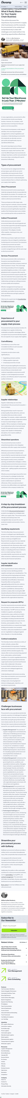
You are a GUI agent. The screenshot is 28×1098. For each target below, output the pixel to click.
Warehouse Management (14, 39)
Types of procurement (6, 62)
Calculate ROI (4, 1055)
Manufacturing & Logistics (7, 1035)
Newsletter (4, 1072)
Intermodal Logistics (6, 1033)
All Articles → (23, 942)
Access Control (5, 1010)
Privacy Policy (4, 1084)
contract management (7, 877)
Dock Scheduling (5, 1051)
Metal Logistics (5, 1037)
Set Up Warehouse (5, 1053)
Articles (3, 1061)
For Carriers (4, 1059)
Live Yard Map (4, 1019)
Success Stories (5, 1057)
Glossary (3, 1064)
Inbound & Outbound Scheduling (9, 1013)
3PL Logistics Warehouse (7, 1024)
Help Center (4, 1070)
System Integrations (6, 1000)
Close (25, 6)
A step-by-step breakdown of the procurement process (12, 69)
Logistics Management (6, 1049)
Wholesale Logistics (6, 1043)
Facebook (7, 1093)
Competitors (4, 1074)
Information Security (6, 1086)
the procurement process (17, 511)
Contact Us (4, 1082)
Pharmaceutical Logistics (7, 1039)
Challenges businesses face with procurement (12, 72)
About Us (3, 1079)
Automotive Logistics (6, 1026)
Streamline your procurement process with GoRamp (13, 74)
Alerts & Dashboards (6, 1008)
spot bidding (9, 875)
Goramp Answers (5, 1068)
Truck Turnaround (5, 1015)
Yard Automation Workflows (8, 989)
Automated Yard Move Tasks (8, 993)
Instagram (12, 1093)
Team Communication (6, 1006)
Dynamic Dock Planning (7, 1002)
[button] (21, 2)
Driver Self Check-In (6, 995)
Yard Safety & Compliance (7, 1017)
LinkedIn (16, 1093)
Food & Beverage (5, 1028)
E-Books (3, 1066)
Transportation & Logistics (7, 1041)
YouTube (3, 1093)
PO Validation (4, 1004)
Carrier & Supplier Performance (8, 991)
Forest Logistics (5, 1031)
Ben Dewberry (16, 38)
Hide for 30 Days (18, 6)
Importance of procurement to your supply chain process (12, 65)
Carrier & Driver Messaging (7, 997)
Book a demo (4, 885)
